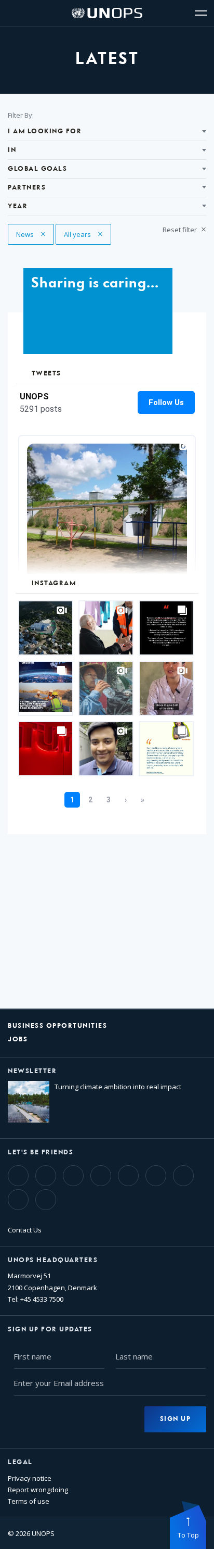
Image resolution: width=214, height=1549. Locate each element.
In (12, 150)
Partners (27, 187)
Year (18, 206)
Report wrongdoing (38, 1489)
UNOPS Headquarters (53, 1260)
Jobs (18, 1039)
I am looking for (45, 131)
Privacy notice (29, 1478)
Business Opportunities (57, 1026)
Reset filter (180, 229)
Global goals (37, 169)
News (35, 234)
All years (83, 234)
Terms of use (28, 1501)
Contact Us (25, 1230)
